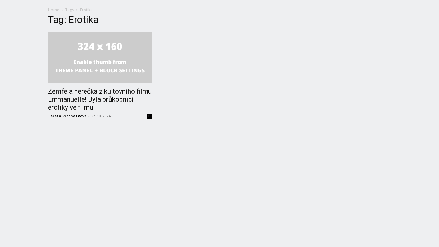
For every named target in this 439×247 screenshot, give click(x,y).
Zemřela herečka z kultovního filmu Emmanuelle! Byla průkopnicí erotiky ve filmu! (100, 99)
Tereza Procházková (67, 116)
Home (53, 10)
